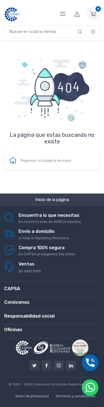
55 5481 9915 (30, 271)
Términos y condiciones (75, 396)
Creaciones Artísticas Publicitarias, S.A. (64, 384)
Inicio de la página (52, 199)
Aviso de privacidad (32, 396)
